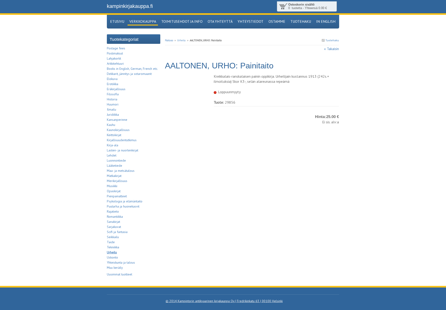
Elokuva (112, 79)
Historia (112, 99)
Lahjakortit (114, 58)
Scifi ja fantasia (117, 232)
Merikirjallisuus (117, 181)
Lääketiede (114, 165)
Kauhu (111, 125)
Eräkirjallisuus (116, 89)
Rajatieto (113, 211)
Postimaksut (115, 53)
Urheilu (181, 40)
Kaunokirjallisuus (118, 130)
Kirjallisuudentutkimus (122, 140)
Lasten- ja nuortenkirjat (122, 150)
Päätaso (169, 40)
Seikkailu (113, 237)
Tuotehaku (332, 40)
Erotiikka (112, 84)
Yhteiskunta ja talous (121, 262)
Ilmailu (111, 109)
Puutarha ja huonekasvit (123, 206)
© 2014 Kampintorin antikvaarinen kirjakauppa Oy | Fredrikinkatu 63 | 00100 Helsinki (224, 301)
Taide (111, 242)
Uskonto (112, 257)
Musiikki (112, 186)
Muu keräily (115, 267)
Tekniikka (113, 247)
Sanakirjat (113, 222)
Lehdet (111, 155)
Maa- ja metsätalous (120, 171)
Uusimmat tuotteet (119, 274)
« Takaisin (331, 48)
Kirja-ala (112, 145)
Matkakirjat (114, 176)
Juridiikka (113, 114)
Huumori (112, 104)
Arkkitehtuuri (115, 63)
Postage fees (116, 48)
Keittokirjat (114, 135)
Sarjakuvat (114, 227)
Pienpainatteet (117, 196)
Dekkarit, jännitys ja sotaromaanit (129, 74)
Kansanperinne (117, 120)
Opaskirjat (114, 191)
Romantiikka (115, 216)
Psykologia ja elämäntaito (124, 201)
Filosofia (113, 94)
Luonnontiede (116, 160)
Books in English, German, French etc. (132, 69)
